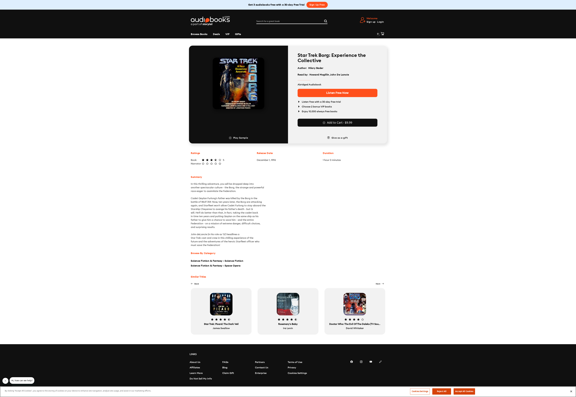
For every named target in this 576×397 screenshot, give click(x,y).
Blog (224, 367)
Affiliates (195, 367)
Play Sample (240, 138)
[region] (288, 391)
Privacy (292, 367)
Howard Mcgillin (319, 75)
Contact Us (261, 367)
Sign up (371, 22)
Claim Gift (228, 373)
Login (380, 22)
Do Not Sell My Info (201, 378)
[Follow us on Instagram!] (361, 370)
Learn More (196, 373)
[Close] (571, 391)
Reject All (441, 391)
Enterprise (261, 373)
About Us (195, 362)
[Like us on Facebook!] (351, 370)
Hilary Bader (315, 68)
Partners (260, 362)
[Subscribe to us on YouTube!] (371, 370)
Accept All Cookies (464, 391)
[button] (195, 284)
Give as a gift (340, 138)
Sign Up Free (317, 5)
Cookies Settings (297, 373)
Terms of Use (295, 362)
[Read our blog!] (380, 370)
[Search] (325, 20)
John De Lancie (339, 75)
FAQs (225, 362)
